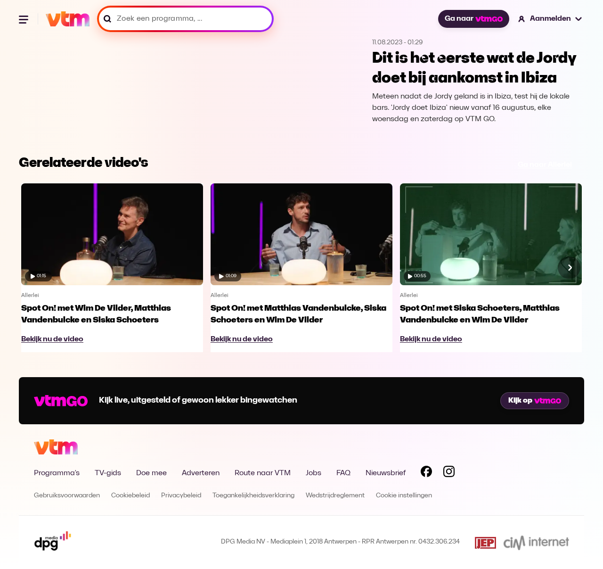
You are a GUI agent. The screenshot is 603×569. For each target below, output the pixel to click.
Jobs (313, 473)
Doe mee (151, 473)
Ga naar (459, 19)
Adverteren (201, 473)
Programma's (57, 473)
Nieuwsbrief (386, 473)
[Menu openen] (24, 19)
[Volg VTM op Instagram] (449, 473)
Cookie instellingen (404, 495)
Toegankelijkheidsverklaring (253, 495)
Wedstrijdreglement (335, 495)
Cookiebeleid (130, 495)
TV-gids (108, 473)
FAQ (343, 473)
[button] (550, 19)
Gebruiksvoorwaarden (67, 495)
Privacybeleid (181, 495)
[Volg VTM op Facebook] (426, 473)
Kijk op (520, 400)
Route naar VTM (263, 473)
